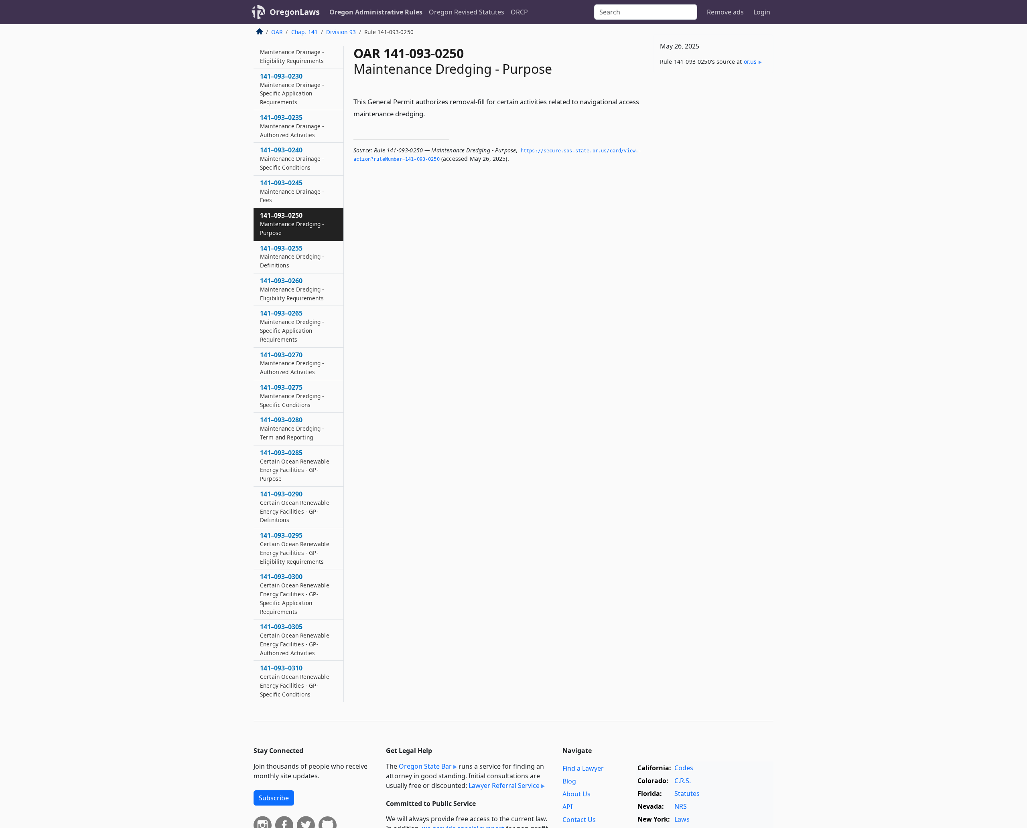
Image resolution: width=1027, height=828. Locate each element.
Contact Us (579, 819)
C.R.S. (682, 780)
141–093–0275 (292, 396)
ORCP (519, 12)
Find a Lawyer (583, 768)
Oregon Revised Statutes (466, 12)
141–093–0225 (292, 52)
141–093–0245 (292, 191)
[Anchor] (429, 113)
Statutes (687, 793)
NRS (680, 806)
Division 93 (341, 32)
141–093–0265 (292, 326)
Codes (683, 767)
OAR (276, 32)
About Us (576, 794)
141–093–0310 (294, 681)
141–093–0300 (294, 593)
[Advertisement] (713, 205)
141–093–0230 (292, 89)
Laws (682, 819)
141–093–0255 (292, 256)
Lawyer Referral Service (504, 785)
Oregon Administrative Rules (375, 12)
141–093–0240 (292, 158)
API (567, 806)
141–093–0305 (294, 639)
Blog (569, 781)
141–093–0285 (294, 465)
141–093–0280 (292, 428)
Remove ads (725, 12)
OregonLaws (295, 11)
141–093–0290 (294, 507)
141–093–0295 (294, 548)
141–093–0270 (292, 363)
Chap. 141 (304, 32)
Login (761, 12)
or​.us (750, 61)
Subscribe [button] (274, 798)
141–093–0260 (292, 289)
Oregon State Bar (425, 766)
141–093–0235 (292, 126)
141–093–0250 (292, 224)
